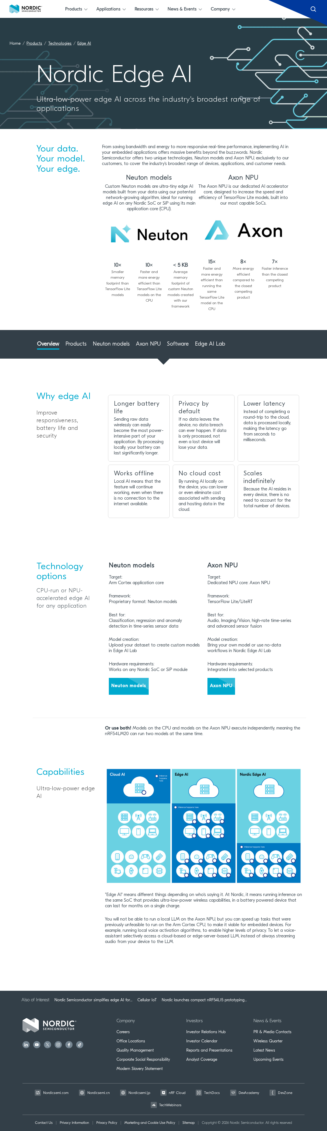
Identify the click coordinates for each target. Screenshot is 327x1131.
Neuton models (111, 344)
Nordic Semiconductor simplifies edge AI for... (93, 1000)
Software (178, 344)
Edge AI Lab (210, 344)
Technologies (60, 44)
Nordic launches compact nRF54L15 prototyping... (204, 1000)
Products (34, 44)
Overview (48, 344)
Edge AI (84, 44)
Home (15, 44)
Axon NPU (148, 344)
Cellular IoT (147, 1000)
